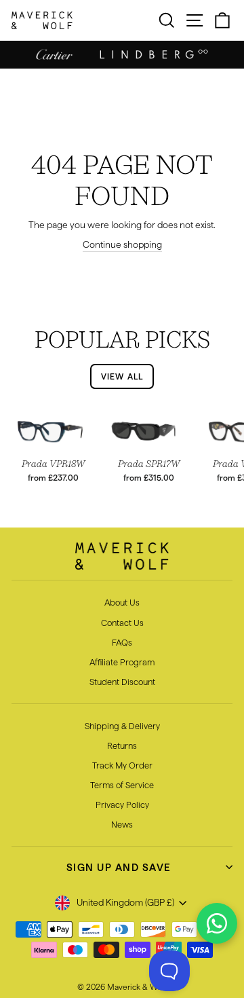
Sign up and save (118, 867)
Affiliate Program (122, 662)
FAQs (122, 642)
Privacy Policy (122, 804)
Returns (122, 745)
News (122, 824)
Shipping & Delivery (122, 726)
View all (122, 376)
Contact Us (122, 622)
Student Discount (122, 681)
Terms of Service (122, 785)
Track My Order (122, 765)
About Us (122, 602)
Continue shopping (122, 245)
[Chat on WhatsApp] (217, 923)
